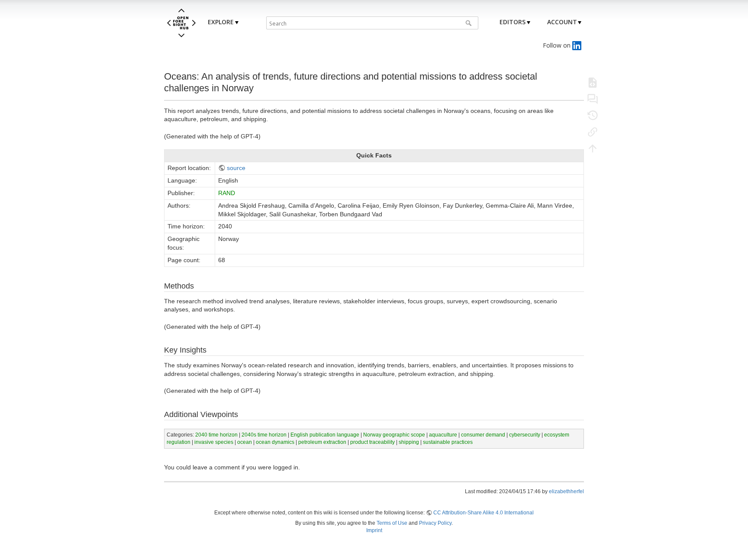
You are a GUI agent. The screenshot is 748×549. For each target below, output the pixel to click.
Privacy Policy (435, 523)
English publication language (324, 435)
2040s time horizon (264, 435)
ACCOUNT (562, 22)
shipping (409, 442)
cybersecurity (524, 435)
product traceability (372, 442)
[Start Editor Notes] (593, 98)
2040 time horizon (216, 435)
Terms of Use (392, 523)
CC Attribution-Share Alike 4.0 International (483, 513)
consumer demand (483, 435)
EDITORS (513, 22)
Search (469, 23)
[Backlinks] (593, 131)
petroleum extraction (322, 442)
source (236, 167)
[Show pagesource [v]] (593, 82)
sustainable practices (448, 442)
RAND (226, 192)
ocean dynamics (275, 442)
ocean (244, 442)
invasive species (213, 442)
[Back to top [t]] (593, 148)
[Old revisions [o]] (593, 115)
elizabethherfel (566, 491)
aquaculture (443, 435)
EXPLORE (221, 22)
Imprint (374, 530)
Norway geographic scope (394, 435)
